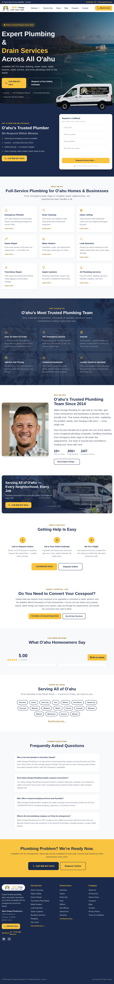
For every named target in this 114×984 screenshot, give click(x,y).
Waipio (57, 708)
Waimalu (35, 708)
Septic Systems (37, 911)
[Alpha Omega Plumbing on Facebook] (4, 939)
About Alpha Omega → (66, 462)
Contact (85, 8)
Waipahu (46, 708)
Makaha (75, 714)
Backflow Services (38, 915)
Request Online (70, 567)
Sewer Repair (36, 897)
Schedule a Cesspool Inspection (45, 616)
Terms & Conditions (96, 915)
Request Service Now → (86, 160)
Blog (66, 8)
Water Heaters (36, 904)
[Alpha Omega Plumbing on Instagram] (9, 939)
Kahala (68, 708)
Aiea (55, 702)
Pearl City (45, 702)
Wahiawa (91, 708)
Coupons (75, 8)
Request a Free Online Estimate (42, 83)
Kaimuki (79, 708)
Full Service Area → (67, 919)
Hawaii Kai (91, 702)
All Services (93, 894)
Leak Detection (37, 908)
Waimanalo (51, 714)
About (58, 8)
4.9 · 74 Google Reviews (99, 2)
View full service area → (57, 721)
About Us (92, 890)
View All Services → (38, 926)
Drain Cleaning (37, 890)
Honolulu (22, 702)
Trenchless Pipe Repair (40, 901)
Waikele (39, 714)
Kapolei (64, 714)
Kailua (33, 702)
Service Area (48, 8)
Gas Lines (35, 922)
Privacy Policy (94, 911)
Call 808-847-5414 (14, 83)
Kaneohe (23, 708)
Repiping (34, 919)
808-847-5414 (105, 8)
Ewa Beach (77, 702)
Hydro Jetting (36, 894)
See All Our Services (74, 616)
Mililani (65, 702)
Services (34, 8)
